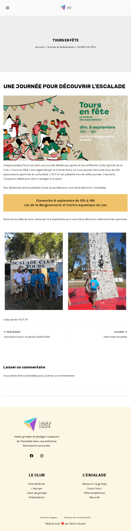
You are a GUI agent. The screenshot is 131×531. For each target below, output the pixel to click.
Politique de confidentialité (77, 517)
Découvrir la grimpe (94, 483)
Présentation (36, 497)
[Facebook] (31, 456)
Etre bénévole (36, 483)
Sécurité (94, 497)
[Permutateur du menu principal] (7, 8)
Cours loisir (94, 488)
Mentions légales (48, 517)
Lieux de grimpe (37, 492)
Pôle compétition (94, 492)
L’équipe (36, 488)
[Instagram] (42, 456)
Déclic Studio (77, 523)
